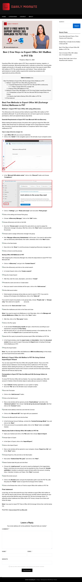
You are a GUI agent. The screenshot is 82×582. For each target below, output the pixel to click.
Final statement (10, 98)
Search (61, 22)
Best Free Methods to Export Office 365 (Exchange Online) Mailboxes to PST (23, 81)
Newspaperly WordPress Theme (49, 579)
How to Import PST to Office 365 (18, 510)
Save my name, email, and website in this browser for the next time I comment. (27, 566)
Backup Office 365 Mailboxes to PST (18, 88)
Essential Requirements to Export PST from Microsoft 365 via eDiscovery (27, 84)
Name (4, 551)
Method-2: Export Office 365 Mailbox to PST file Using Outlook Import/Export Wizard (28, 90)
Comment (5, 529)
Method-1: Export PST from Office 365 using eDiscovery (20, 83)
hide (32, 77)
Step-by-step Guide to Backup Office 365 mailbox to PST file (24, 96)
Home (4, 16)
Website (5, 559)
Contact (23, 16)
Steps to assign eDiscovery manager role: (21, 86)
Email (30, 551)
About (31, 16)
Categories (13, 16)
